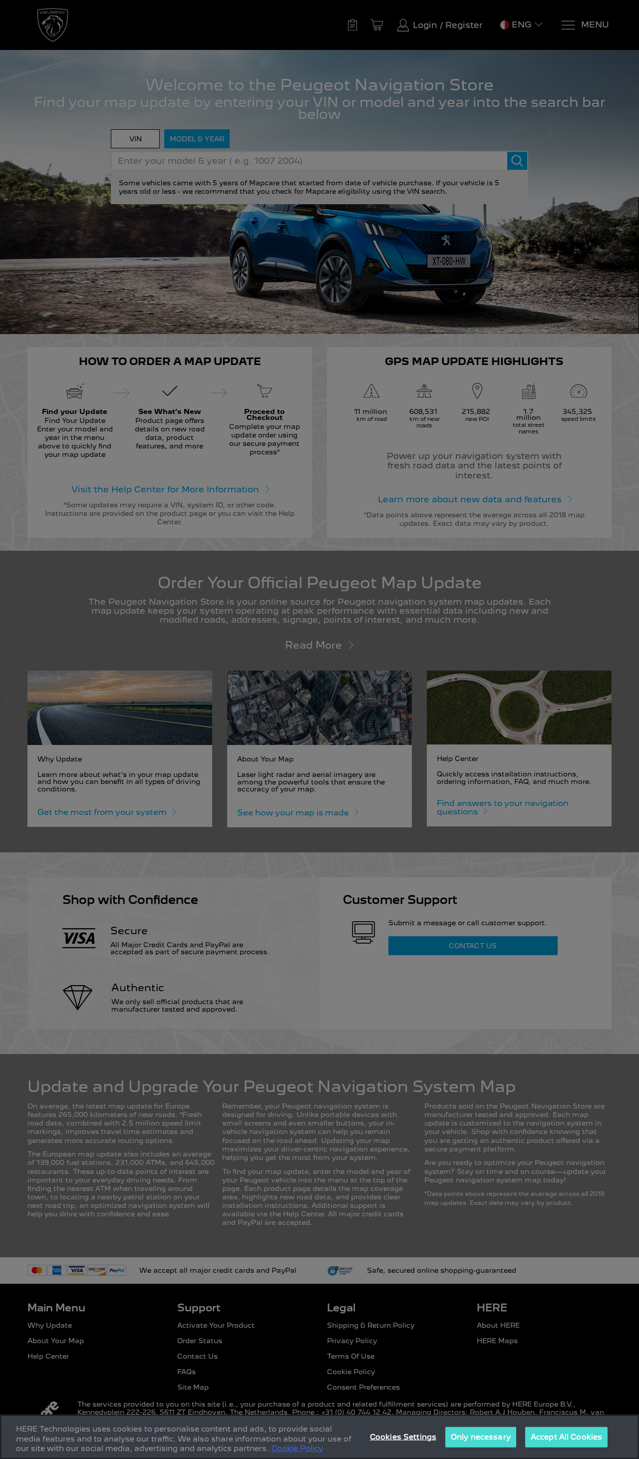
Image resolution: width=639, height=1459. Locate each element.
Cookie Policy (297, 1448)
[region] (319, 1437)
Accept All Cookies (566, 1436)
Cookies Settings (403, 1436)
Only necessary (481, 1436)
